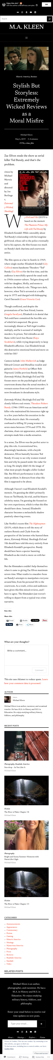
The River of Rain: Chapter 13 (16, 904)
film (32, 143)
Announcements (13, 924)
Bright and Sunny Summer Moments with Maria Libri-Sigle (21, 858)
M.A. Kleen (26, 27)
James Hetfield (20, 369)
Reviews (34, 77)
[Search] (49, 19)
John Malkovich (28, 361)
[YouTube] (31, 12)
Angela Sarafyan (13, 314)
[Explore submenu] (35, 1037)
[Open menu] (26, 37)
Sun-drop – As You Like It (14, 767)
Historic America (23, 77)
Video (9, 964)
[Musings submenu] (25, 1037)
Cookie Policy (9, 1049)
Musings (10, 943)
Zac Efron (17, 272)
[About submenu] (13, 1037)
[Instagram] (22, 12)
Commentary (12, 930)
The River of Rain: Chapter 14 (16, 812)
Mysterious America (15, 946)
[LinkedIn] (35, 12)
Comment (39, 670)
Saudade (10, 961)
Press (9, 952)
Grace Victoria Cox (29, 299)
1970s (21, 143)
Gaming (10, 936)
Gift (46, 4)
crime (27, 143)
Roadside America (22, 764)
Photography (9, 764)
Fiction (7, 809)
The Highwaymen (37, 524)
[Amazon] (26, 12)
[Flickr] (18, 12)
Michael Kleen (26, 135)
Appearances (12, 927)
